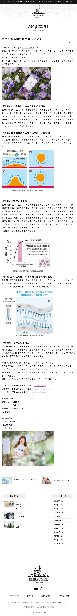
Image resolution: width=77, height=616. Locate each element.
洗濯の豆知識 (45, 596)
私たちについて (13, 596)
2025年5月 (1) (58, 536)
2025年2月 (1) (58, 544)
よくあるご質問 (17, 2)
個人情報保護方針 (29, 607)
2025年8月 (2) (58, 528)
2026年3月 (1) (58, 509)
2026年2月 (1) (58, 513)
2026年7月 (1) (58, 501)
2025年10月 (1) (58, 520)
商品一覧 (6, 2)
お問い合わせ (69, 2)
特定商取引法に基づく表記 (45, 607)
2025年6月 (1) (58, 532)
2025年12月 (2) (58, 517)
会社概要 (58, 2)
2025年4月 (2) (58, 540)
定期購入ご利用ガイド (45, 2)
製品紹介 (30, 596)
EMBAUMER (28, 48)
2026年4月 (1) (58, 505)
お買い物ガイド (30, 2)
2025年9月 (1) (58, 524)
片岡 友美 (7, 428)
